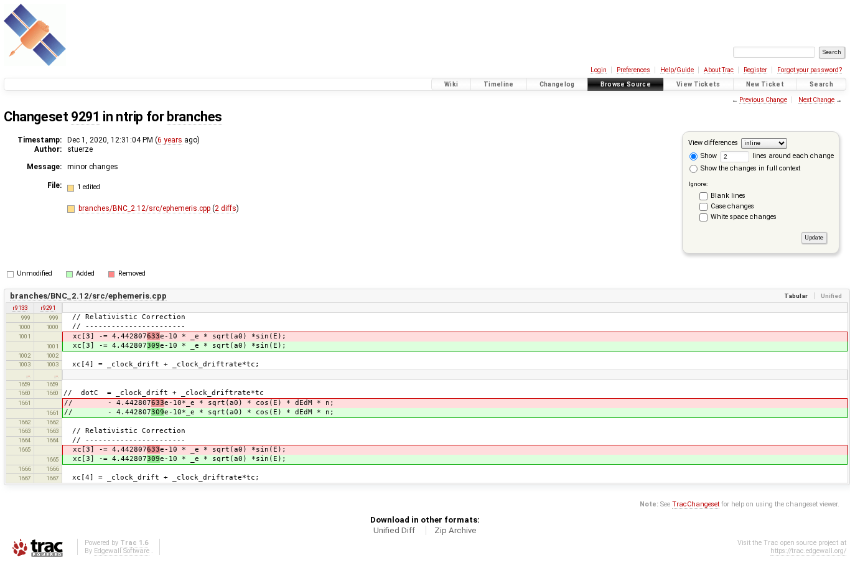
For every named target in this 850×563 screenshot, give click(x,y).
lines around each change (792, 156)
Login (599, 70)
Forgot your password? (809, 70)
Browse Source (625, 84)
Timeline (498, 84)
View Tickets (698, 84)
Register (755, 70)
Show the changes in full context (749, 168)
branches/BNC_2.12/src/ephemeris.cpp (145, 208)
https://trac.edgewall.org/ (808, 551)
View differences (713, 143)
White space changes (744, 217)
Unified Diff (394, 530)
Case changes (732, 206)
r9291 (47, 307)
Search (821, 84)
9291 (85, 116)
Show (708, 156)
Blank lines (728, 196)
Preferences (633, 70)
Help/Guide (677, 70)
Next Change (816, 99)
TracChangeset (695, 504)
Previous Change (763, 99)
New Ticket (765, 84)
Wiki (451, 84)
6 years (169, 140)
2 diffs (225, 208)
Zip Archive (455, 530)
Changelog (557, 84)
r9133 (19, 307)
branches (194, 116)
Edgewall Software (121, 551)
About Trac (719, 70)
